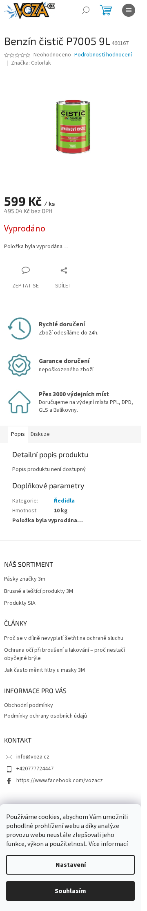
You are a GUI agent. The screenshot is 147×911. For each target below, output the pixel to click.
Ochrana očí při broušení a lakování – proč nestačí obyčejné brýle (64, 654)
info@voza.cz (32, 757)
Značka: (31, 63)
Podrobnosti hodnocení (103, 55)
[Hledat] (86, 10)
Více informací (108, 843)
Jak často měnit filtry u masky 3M (44, 670)
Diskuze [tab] (40, 434)
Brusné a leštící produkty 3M (38, 591)
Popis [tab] (18, 434)
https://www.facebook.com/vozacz (59, 780)
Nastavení (71, 864)
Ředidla (64, 501)
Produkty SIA (20, 603)
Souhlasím (70, 890)
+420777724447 (34, 769)
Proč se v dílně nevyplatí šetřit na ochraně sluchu (63, 638)
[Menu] (128, 10)
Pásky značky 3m (24, 579)
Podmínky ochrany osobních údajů (45, 716)
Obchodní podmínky (28, 705)
